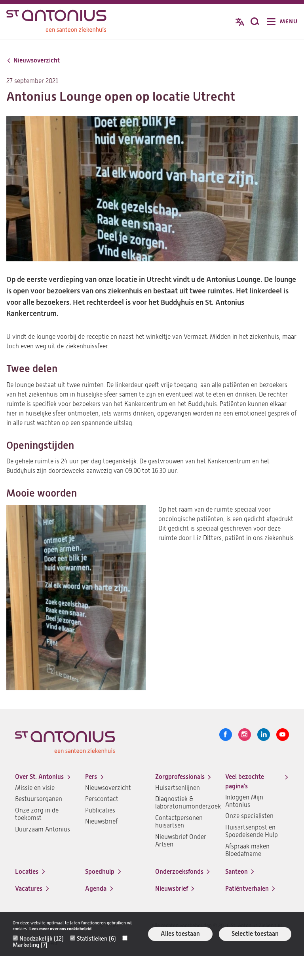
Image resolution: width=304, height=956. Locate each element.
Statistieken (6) (96, 938)
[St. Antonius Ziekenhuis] (56, 23)
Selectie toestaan (255, 933)
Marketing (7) (30, 944)
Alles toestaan (180, 933)
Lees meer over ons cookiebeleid (60, 928)
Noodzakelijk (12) (41, 938)
